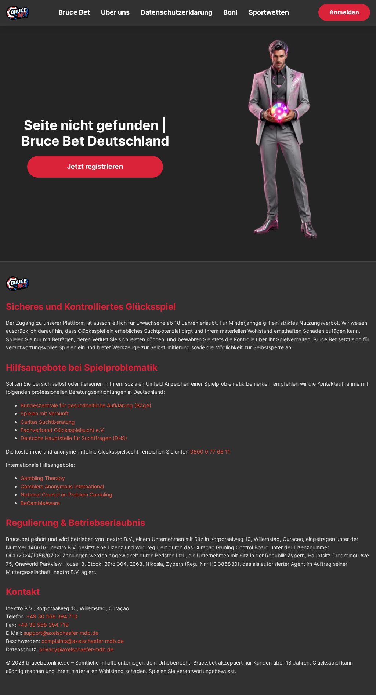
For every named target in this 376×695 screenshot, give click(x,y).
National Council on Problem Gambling (66, 494)
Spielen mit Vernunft (45, 413)
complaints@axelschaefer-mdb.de (82, 641)
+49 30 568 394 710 (51, 616)
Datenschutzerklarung (176, 12)
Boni (230, 12)
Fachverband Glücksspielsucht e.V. (63, 430)
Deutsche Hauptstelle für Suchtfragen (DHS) (74, 438)
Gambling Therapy (43, 478)
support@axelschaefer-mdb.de (61, 633)
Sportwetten (269, 12)
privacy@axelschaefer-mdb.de (76, 649)
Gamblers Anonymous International (62, 486)
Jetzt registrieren (95, 167)
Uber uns (115, 12)
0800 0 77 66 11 (210, 451)
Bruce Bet (74, 12)
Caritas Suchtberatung (48, 422)
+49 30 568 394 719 (43, 625)
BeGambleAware (40, 503)
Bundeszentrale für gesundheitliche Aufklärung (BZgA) (86, 405)
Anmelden (344, 12)
